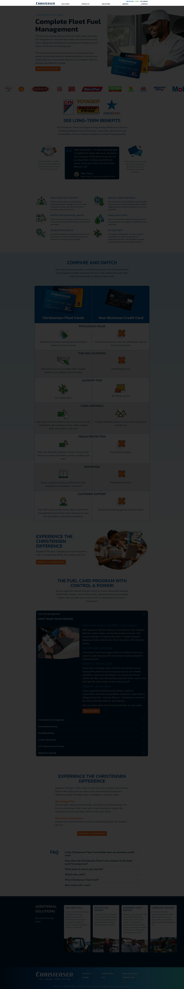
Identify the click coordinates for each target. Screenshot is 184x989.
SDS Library (144, 1)
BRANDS (125, 4)
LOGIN (137, 1)
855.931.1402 (130, 1)
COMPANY (144, 4)
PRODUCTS (86, 4)
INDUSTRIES (106, 4)
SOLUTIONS (65, 4)
